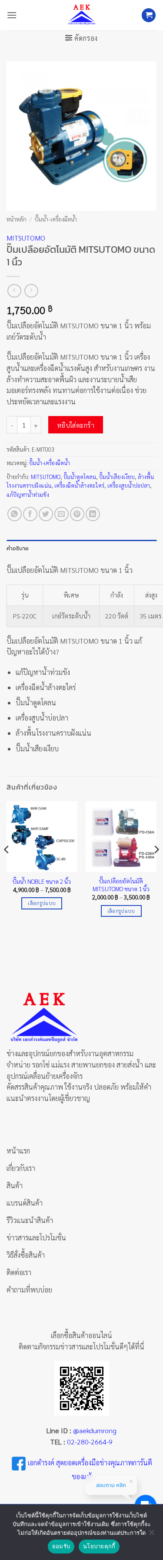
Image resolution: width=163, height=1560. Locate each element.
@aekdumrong (94, 1430)
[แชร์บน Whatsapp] (14, 514)
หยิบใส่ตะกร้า (76, 425)
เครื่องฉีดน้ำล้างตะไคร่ (79, 485)
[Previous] (7, 866)
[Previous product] (31, 290)
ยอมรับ (61, 1546)
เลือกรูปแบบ (42, 903)
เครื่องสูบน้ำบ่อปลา (128, 485)
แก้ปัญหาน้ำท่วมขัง (28, 494)
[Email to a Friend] (61, 514)
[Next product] (14, 290)
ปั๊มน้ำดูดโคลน (79, 476)
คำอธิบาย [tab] (18, 548)
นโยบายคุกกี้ (99, 1546)
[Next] (156, 866)
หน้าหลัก (17, 219)
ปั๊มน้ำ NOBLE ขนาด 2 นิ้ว (42, 881)
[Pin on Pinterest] (77, 514)
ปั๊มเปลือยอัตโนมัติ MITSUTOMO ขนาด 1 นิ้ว (121, 884)
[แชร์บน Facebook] (30, 514)
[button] (12, 15)
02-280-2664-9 (90, 1441)
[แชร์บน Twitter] (46, 514)
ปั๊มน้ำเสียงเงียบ (117, 476)
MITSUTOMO (26, 237)
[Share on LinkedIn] (93, 514)
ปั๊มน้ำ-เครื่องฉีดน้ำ (56, 219)
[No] (151, 1535)
